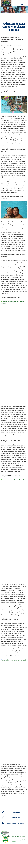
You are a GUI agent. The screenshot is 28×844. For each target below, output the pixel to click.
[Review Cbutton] (5, 840)
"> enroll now (16, 812)
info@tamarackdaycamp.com (16, 833)
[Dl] (26, 4)
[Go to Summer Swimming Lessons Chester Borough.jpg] (14, 352)
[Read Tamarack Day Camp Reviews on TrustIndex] (5, 833)
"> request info (16, 817)
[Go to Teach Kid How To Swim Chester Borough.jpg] (14, 710)
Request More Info (14, 799)
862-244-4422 (24, 1)
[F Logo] (14, 836)
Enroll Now (14, 803)
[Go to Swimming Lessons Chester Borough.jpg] (14, 104)
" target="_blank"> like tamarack (16, 823)
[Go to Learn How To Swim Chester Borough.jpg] (14, 530)
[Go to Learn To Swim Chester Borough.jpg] (14, 210)
